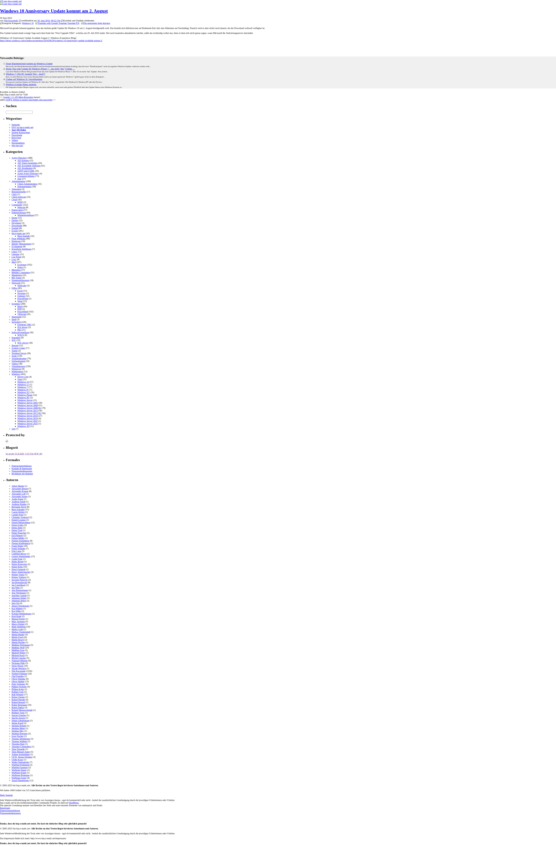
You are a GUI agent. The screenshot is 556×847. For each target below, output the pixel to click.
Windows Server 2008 (27, 405)
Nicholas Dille (18, 663)
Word (19, 301)
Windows (16, 374)
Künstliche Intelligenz (22, 249)
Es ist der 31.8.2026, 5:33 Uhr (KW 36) (24, 454)
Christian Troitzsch (20, 517)
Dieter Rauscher (19, 533)
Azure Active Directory (28, 173)
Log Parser (17, 257)
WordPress (74, 803)
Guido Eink (17, 559)
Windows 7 (22, 387)
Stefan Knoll (17, 723)
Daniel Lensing (19, 520)
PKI (19, 330)
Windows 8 (22, 390)
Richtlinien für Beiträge (22, 474)
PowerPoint (22, 298)
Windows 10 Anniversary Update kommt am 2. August (54, 10)
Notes (20, 267)
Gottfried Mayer (19, 554)
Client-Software (19, 197)
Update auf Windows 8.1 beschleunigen (24, 79)
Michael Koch (18, 655)
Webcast (21, 207)
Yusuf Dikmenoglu (20, 780)
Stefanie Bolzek (19, 726)
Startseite (16, 124)
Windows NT (23, 392)
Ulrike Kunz (17, 759)
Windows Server (25, 400)
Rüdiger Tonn (18, 713)
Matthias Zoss (18, 650)
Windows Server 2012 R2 (29, 413)
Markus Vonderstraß (21, 632)
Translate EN (73, 23)
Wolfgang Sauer (19, 778)
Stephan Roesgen (20, 733)
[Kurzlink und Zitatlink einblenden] (77, 20)
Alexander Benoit (20, 488)
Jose (19, 178)
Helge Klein (17, 567)
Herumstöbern (18, 143)
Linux (14, 251)
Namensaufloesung (20, 280)
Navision (21, 293)
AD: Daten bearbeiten (27, 163)
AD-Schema (23, 160)
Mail (14, 262)
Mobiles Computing (21, 272)
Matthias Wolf (18, 647)
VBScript (21, 314)
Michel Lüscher (19, 658)
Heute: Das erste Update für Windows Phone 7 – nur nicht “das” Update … (40, 69)
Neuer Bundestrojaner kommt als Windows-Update (29, 63)
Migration (16, 270)
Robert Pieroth (18, 699)
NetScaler (21, 285)
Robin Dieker (18, 707)
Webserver (16, 369)
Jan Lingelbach (18, 585)
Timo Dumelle (18, 749)
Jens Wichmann (19, 593)
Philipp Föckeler (19, 686)
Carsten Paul (17, 514)
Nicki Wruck (17, 666)
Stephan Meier (18, 728)
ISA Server (22, 327)
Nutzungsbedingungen (22, 471)
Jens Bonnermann (20, 590)
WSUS (20, 335)
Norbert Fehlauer (19, 673)
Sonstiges (16, 337)
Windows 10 (28, 23)
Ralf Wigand (17, 694)
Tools (14, 356)
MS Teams (16, 277)
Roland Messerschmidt (22, 710)
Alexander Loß (18, 494)
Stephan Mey (18, 731)
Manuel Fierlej (18, 619)
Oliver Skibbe (18, 681)
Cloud (14, 199)
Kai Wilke (16, 611)
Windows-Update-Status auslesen (21, 84)
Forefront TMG (24, 324)
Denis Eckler (17, 525)
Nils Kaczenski (11, 20)
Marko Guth (17, 629)
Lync (14, 259)
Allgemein (16, 189)
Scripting (16, 304)
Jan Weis (16, 587)
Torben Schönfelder (21, 754)
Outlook (21, 296)
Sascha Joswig (18, 718)
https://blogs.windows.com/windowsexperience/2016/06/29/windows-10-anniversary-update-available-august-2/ (51, 40)
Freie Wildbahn (19, 238)
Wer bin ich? (17, 145)
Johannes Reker (19, 600)
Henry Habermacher (21, 572)
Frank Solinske (18, 548)
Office (14, 288)
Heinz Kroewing (19, 564)
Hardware (16, 241)
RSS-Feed (16, 138)
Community (17, 205)
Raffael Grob (18, 692)
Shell (14, 319)
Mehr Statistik (6, 795)
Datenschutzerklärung (22, 466)
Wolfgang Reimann (20, 775)
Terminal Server (19, 353)
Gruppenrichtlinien (26, 176)
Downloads (17, 135)
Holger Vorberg (19, 577)
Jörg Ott (15, 603)
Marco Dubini (18, 624)
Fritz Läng (16, 551)
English (15, 228)
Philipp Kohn (18, 689)
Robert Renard (18, 702)
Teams (15, 350)
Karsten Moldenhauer (21, 613)
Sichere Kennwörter (21, 132)
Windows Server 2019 (27, 418)
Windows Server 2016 (27, 416)
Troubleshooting (19, 358)
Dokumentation (24, 186)
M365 (20, 202)
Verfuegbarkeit (18, 361)
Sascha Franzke (19, 715)
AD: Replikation (25, 168)
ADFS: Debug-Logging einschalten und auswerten (29, 100)
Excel (20, 291)
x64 (13, 429)
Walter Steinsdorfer (20, 762)
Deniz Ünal (17, 530)
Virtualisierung (18, 366)
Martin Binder (18, 634)
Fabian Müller (18, 538)
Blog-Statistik (23, 236)
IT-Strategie (17, 246)
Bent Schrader (18, 509)
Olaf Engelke (18, 676)
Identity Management (21, 244)
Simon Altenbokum (20, 720)
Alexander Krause (20, 491)
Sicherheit (16, 322)
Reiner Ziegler (18, 697)
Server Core (22, 377)
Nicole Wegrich (19, 668)
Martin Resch (18, 640)
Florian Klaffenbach (21, 543)
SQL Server (22, 343)
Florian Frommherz (20, 541)
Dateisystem (17, 210)
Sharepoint (16, 317)
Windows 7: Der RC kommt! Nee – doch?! (25, 74)
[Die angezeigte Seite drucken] (95, 23)
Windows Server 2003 (27, 403)
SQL (14, 340)
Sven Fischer (17, 736)
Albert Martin (18, 486)
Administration (18, 181)
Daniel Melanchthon (21, 522)
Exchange (21, 264)
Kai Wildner (17, 608)
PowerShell (22, 311)
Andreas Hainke (19, 504)
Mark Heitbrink (19, 627)
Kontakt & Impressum (22, 468)
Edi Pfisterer (17, 535)
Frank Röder (17, 546)
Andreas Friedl (18, 501)
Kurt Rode (16, 616)
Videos (15, 140)
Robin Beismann (19, 705)
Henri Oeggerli (18, 569)
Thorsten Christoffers (21, 746)
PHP (19, 309)
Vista (19, 379)
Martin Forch (18, 637)
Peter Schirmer (18, 684)
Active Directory (19, 158)
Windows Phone (24, 395)
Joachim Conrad (19, 595)
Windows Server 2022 (27, 421)
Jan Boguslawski (19, 582)
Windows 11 (23, 384)
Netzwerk (16, 283)
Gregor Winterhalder (21, 556)
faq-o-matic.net (18, 233)
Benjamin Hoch (19, 507)
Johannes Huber (19, 598)
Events (15, 231)
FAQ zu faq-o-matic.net (22, 127)
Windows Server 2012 (27, 410)
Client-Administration (27, 184)
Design (15, 220)
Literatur (15, 254)
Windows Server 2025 (27, 423)
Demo (14, 218)
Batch (20, 306)
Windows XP (23, 426)
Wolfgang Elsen (19, 772)
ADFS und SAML (25, 171)
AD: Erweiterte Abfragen (29, 165)
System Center (18, 348)
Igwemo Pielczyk (20, 580)
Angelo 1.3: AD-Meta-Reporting (18, 97)
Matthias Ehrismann (21, 645)
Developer (16, 223)
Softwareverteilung (20, 332)
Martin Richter (18, 642)
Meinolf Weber (18, 653)
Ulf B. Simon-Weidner (22, 757)
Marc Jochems (18, 621)
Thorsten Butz (18, 744)
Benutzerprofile (19, 192)
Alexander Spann (20, 496)
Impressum (5, 808)
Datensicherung (19, 212)
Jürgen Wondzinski (20, 606)
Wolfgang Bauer (19, 770)
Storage (15, 345)
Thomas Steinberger (21, 739)
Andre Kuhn (17, 499)
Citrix (14, 194)
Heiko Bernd (17, 561)
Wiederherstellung (25, 215)
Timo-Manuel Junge (21, 752)
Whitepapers (17, 371)
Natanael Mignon (20, 660)
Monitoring (17, 275)
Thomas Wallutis (19, 741)
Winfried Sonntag (20, 767)
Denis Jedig (17, 527)
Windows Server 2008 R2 (29, 408)
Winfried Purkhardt (20, 765)
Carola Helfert (18, 512)
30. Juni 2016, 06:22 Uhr (48, 20)
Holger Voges (18, 574)
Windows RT (23, 397)
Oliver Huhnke (18, 679)
